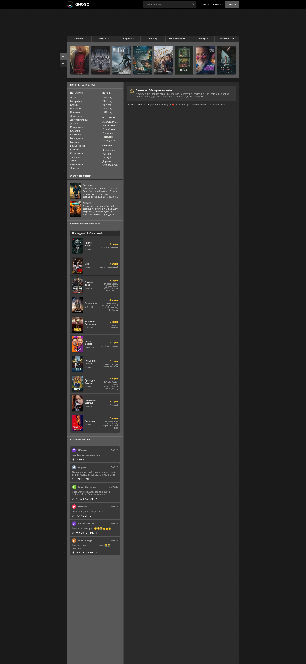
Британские (108, 125)
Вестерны (75, 108)
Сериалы (128, 38)
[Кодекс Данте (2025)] (163, 60)
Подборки (202, 38)
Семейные (75, 149)
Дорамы (106, 161)
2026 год (107, 97)
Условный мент (86, 533)
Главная (79, 38)
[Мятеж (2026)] (121, 60)
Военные (75, 112)
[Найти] (192, 4)
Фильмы (104, 38)
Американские (110, 122)
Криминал (75, 134)
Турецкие (107, 157)
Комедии (75, 131)
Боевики (74, 105)
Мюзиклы (75, 142)
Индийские (108, 133)
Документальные (79, 119)
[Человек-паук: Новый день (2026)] (79, 60)
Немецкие (107, 136)
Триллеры (75, 157)
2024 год (107, 105)
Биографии (76, 101)
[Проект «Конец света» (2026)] (142, 60)
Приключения (77, 145)
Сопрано (81, 459)
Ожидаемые (227, 38)
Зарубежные (154, 104)
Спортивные (76, 153)
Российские (108, 129)
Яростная (82, 479)
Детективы (76, 116)
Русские (106, 153)
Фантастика (76, 164)
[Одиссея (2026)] (100, 60)
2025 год (107, 101)
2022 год (107, 112)
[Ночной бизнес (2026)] (205, 60)
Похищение (83, 516)
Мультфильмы (177, 38)
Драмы (74, 123)
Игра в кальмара (87, 499)
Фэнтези (74, 168)
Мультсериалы (110, 165)
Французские (109, 140)
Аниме (73, 97)
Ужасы (73, 160)
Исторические (77, 127)
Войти (232, 4)
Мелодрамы (76, 138)
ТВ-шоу (153, 38)
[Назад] (63, 63)
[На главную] (78, 4)
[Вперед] (63, 56)
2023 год (107, 108)
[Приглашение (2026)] (184, 60)
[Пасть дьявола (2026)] (226, 60)
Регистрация (212, 4)
